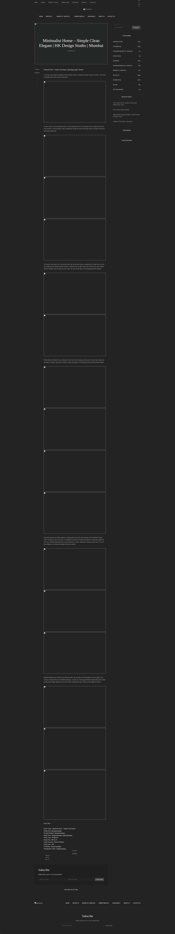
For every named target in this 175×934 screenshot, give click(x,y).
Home (36, 2)
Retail (115, 84)
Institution (117, 56)
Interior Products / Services (122, 65)
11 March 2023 (71, 50)
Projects (43, 2)
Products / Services (53, 2)
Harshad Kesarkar (60, 833)
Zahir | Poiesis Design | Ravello (121, 109)
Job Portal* (75, 2)
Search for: (116, 24)
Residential (117, 80)
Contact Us (93, 2)
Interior (116, 60)
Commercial (117, 46)
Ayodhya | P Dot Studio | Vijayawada (122, 121)
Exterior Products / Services (123, 51)
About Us (84, 2)
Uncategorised (118, 89)
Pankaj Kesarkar (67, 835)
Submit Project (65, 2)
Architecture (118, 41)
